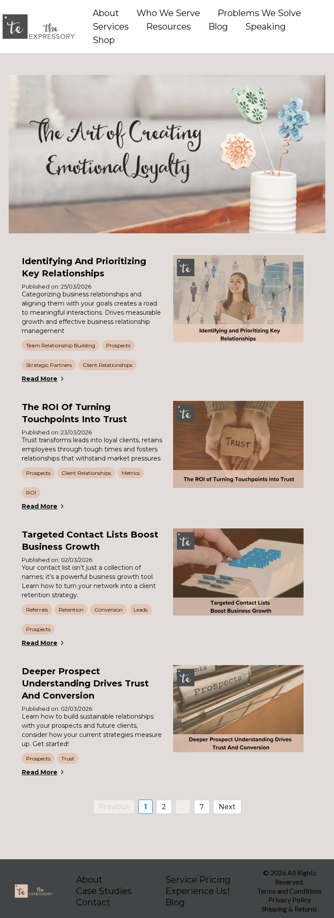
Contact (93, 902)
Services (111, 26)
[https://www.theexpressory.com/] (39, 26)
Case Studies (104, 891)
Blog (218, 26)
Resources (168, 26)
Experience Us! (197, 891)
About (106, 13)
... (183, 807)
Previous (114, 807)
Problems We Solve (259, 13)
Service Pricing (197, 879)
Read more (39, 379)
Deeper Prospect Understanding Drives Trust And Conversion (85, 683)
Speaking (265, 26)
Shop (104, 40)
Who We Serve (168, 13)
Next (227, 807)
